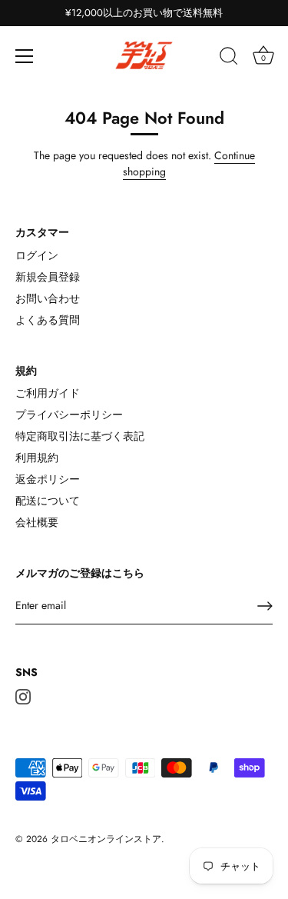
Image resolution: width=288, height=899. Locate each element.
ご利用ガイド (47, 393)
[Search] (229, 58)
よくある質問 (47, 320)
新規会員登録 (47, 277)
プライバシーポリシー (69, 414)
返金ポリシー (47, 479)
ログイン (36, 255)
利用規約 (36, 457)
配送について (47, 500)
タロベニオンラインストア (106, 838)
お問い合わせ (47, 298)
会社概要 (36, 522)
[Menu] (24, 56)
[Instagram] (23, 695)
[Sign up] (265, 606)
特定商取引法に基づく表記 (79, 436)
